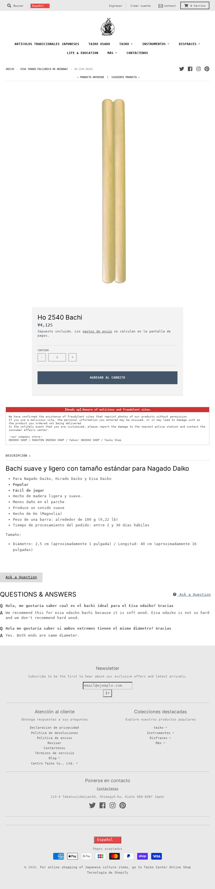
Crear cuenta (140, 5)
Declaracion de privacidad (54, 728)
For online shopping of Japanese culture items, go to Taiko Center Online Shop (115, 867)
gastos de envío (97, 331)
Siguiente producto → (125, 77)
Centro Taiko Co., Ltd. (52, 763)
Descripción (16, 456)
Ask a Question (21, 577)
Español (38, 5)
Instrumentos (158, 733)
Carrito (197, 5)
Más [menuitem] (110, 53)
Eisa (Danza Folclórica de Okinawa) (44, 69)
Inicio (10, 69)
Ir (107, 693)
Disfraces (158, 738)
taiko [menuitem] (124, 44)
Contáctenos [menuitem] (137, 53)
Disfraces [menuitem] (188, 44)
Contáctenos (54, 748)
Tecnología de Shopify (107, 872)
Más (159, 743)
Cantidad (43, 350)
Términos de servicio (54, 753)
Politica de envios (54, 738)
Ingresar (115, 5)
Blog (53, 758)
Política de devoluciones (54, 733)
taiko (158, 728)
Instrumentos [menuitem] (154, 44)
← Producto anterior (90, 77)
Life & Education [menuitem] (82, 53)
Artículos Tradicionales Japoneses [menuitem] (47, 44)
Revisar (54, 743)
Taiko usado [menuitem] (99, 44)
